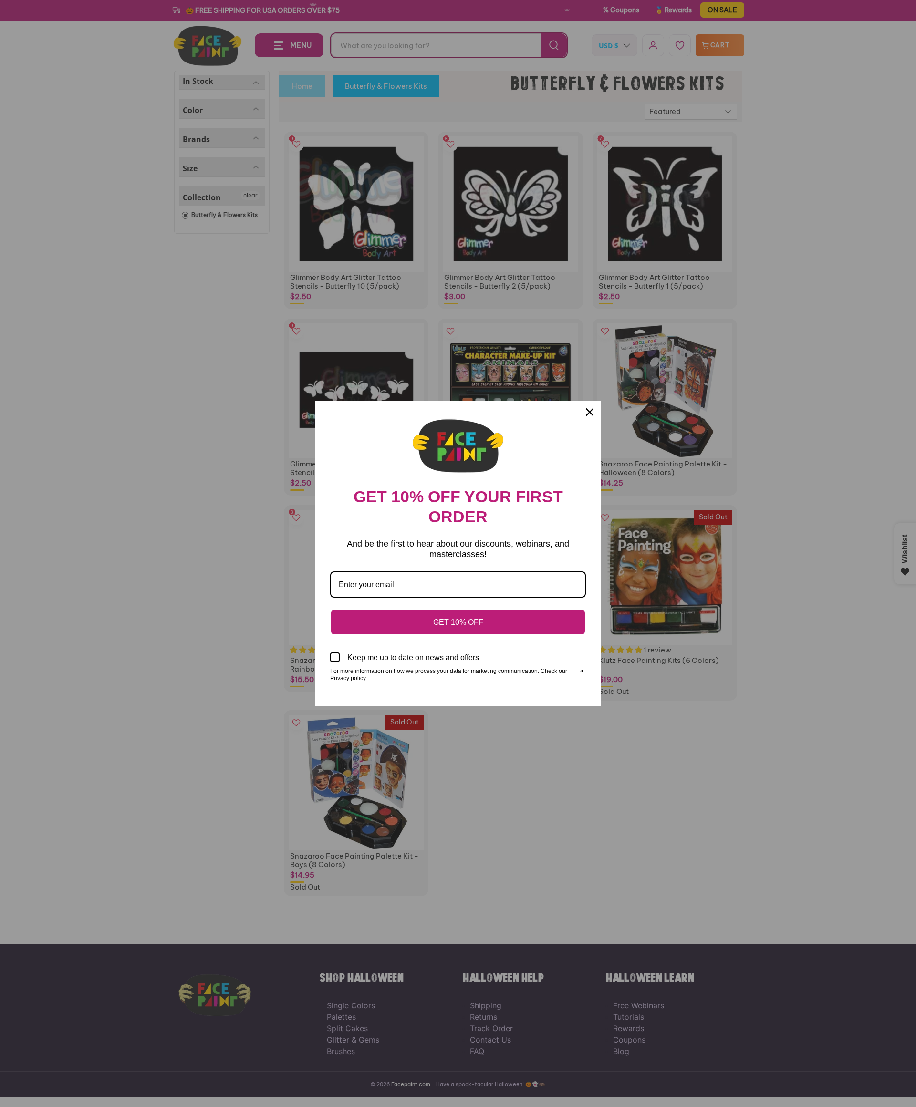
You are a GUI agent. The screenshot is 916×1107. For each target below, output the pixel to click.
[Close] (589, 412)
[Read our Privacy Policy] (580, 672)
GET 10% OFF (458, 622)
